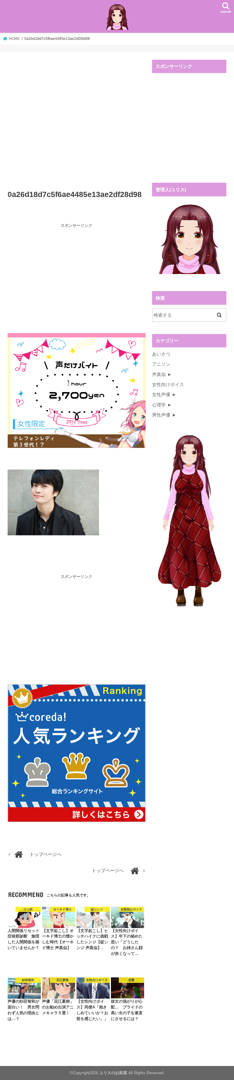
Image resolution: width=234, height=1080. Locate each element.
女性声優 (161, 394)
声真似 (159, 374)
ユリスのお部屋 (113, 1073)
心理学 (159, 405)
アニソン (161, 364)
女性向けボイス (168, 384)
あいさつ (161, 354)
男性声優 (161, 415)
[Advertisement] (77, 122)
